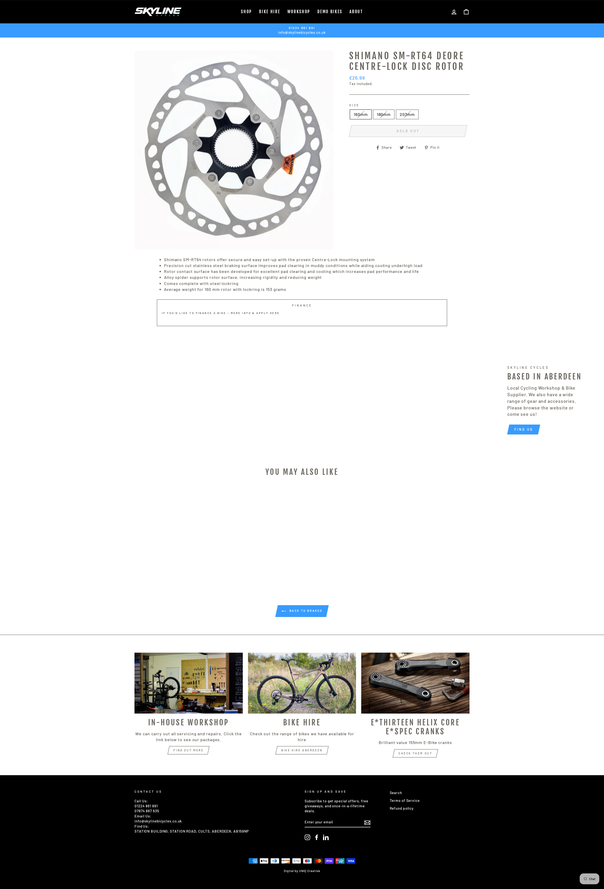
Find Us (523, 429)
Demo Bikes (329, 11)
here (275, 313)
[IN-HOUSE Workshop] (188, 683)
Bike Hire (269, 11)
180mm (384, 114)
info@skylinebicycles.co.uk (158, 821)
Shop (246, 11)
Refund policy (402, 808)
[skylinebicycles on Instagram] (307, 837)
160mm (361, 114)
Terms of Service (405, 800)
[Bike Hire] (302, 683)
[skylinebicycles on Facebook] (316, 837)
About (356, 11)
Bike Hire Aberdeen (302, 750)
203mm (407, 114)
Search (396, 793)
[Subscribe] (367, 822)
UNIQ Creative (309, 871)
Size (354, 105)
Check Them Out (415, 753)
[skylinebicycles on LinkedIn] (326, 837)
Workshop (298, 11)
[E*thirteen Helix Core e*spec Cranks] (415, 683)
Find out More (188, 750)
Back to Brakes (305, 610)
